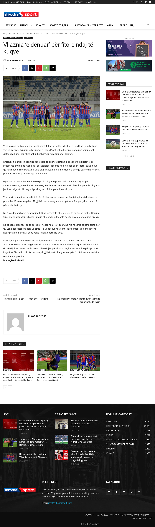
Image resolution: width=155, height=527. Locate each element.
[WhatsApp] (46, 68)
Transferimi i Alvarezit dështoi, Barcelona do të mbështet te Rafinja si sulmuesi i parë (50, 377)
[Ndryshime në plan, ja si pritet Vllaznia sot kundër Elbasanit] (85, 360)
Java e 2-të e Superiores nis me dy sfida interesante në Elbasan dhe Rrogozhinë (135, 143)
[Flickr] (124, 492)
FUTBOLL (21, 33)
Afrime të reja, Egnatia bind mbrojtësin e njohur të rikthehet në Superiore (84, 439)
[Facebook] (133, 2)
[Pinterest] (39, 68)
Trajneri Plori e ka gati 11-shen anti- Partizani (25, 298)
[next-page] (10, 387)
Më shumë (128, 156)
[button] (148, 25)
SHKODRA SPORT (17, 60)
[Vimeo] (145, 2)
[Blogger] (109, 492)
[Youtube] (150, 2)
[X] (141, 2)
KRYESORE (28, 38)
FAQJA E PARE (9, 33)
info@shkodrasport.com (60, 502)
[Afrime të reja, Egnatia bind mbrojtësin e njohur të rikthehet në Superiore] (61, 439)
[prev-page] (5, 387)
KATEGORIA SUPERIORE (36, 33)
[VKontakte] (139, 492)
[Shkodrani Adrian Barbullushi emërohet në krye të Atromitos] (61, 424)
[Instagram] (137, 2)
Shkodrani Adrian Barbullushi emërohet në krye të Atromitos (84, 423)
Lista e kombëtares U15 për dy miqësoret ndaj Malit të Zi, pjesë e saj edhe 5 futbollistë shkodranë (18, 377)
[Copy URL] (52, 68)
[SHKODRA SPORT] (5, 60)
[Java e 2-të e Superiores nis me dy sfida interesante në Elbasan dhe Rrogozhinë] (113, 144)
